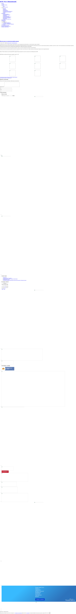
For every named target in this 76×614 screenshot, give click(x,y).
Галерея (3, 5)
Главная (3, 3)
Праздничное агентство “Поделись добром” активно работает (8, 77)
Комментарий (2, 86)
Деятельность (5, 15)
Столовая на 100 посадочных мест (7, 11)
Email (0, 89)
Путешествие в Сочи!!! (6, 279)
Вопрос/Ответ (3, 19)
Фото (4, 6)
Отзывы (4, 12)
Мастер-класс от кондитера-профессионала (9, 41)
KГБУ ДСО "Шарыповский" (8, 1)
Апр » (4, 289)
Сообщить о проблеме (40, 599)
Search (2, 95)
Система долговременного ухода (6, 26)
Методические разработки (6, 17)
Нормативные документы (6, 14)
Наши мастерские (5, 10)
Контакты (4, 8)
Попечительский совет (6, 16)
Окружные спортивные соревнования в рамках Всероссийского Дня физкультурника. (14, 280)
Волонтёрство (5, 18)
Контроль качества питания (5, 25)
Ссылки (4, 24)
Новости (3, 4)
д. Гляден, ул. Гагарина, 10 (6, 22)
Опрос (4, 21)
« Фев (2, 289)
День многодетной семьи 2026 (7, 278)
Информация (3, 13)
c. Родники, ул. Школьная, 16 (7, 23)
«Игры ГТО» (5, 277)
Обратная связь (4, 20)
